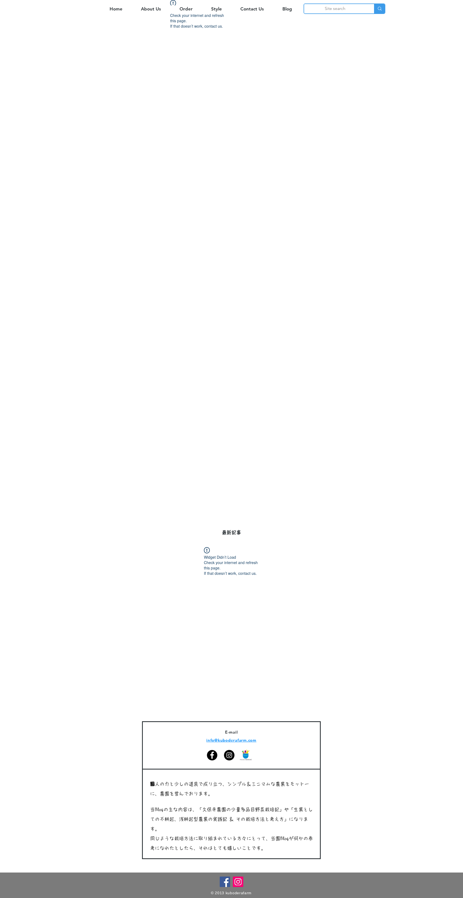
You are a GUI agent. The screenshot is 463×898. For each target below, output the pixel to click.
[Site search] (379, 8)
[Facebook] (212, 755)
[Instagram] (229, 755)
